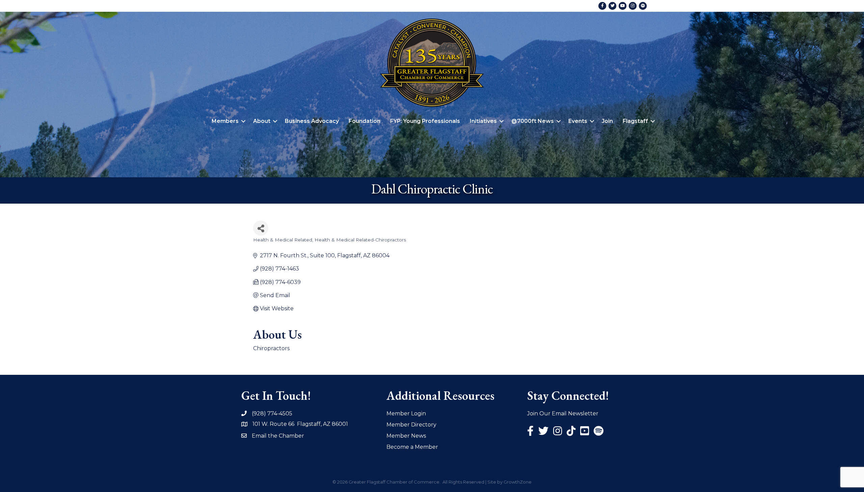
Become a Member (412, 447)
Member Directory (411, 424)
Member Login (406, 413)
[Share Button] (260, 228)
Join (607, 121)
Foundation (364, 121)
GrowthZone (518, 482)
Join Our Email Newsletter (562, 413)
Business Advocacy (312, 121)
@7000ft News (532, 121)
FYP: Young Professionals (425, 121)
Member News (406, 436)
